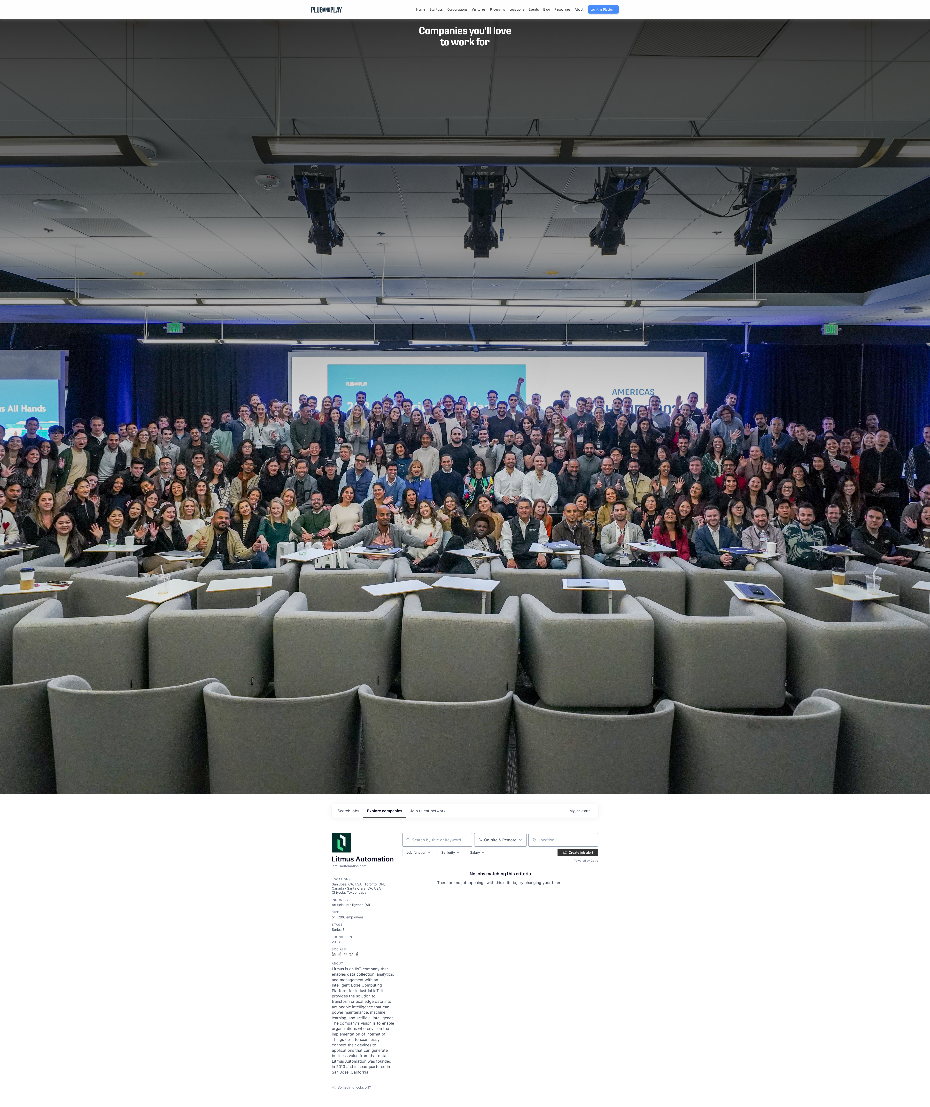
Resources (562, 9)
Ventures (478, 9)
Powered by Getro (586, 860)
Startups (436, 9)
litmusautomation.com (349, 866)
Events (534, 9)
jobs (348, 810)
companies (384, 810)
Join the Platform (603, 9)
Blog (546, 9)
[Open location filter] (592, 840)
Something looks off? (354, 1087)
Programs (497, 9)
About (579, 9)
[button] (418, 852)
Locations (517, 9)
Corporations (457, 9)
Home (420, 9)
